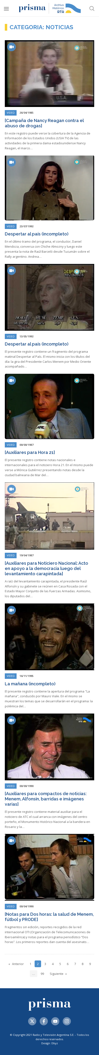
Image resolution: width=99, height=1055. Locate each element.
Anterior (18, 964)
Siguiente (56, 973)
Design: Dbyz (49, 1043)
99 (42, 973)
